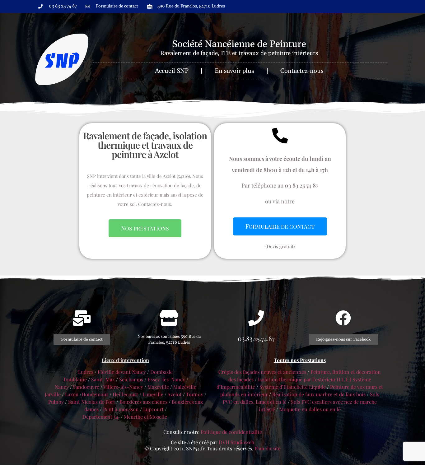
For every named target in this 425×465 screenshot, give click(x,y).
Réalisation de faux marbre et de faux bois (319, 394)
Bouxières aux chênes (143, 401)
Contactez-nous (302, 71)
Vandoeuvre (86, 387)
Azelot (174, 394)
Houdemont (95, 394)
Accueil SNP (172, 71)
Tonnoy (194, 394)
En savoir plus (234, 71)
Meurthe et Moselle (145, 416)
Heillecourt (125, 394)
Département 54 (100, 416)
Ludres (86, 372)
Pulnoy (56, 401)
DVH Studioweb (236, 442)
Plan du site (268, 448)
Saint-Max (103, 379)
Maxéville (158, 387)
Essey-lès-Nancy (166, 379)
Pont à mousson (121, 409)
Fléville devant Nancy (122, 372)
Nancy (62, 387)
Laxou (71, 394)
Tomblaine (75, 379)
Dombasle (161, 372)
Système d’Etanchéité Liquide (292, 387)
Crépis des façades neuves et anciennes (262, 372)
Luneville (152, 394)
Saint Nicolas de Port (91, 401)
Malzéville (184, 387)
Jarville (53, 394)
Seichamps (131, 379)
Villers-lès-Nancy (123, 387)
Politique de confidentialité (231, 432)
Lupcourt (153, 409)
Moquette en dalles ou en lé (310, 409)
